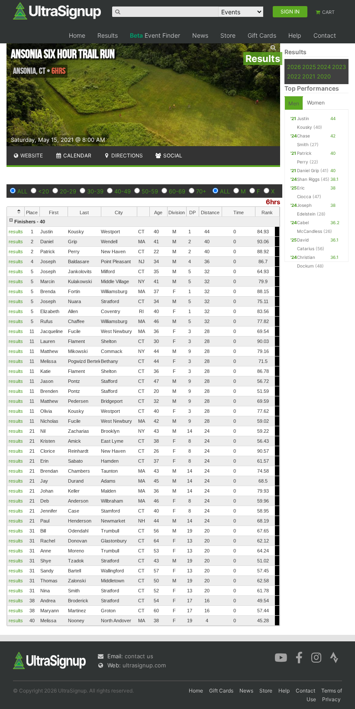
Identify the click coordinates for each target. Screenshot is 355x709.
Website (31, 155)
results (16, 231)
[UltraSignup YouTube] (280, 656)
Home (77, 35)
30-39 (95, 191)
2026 (294, 66)
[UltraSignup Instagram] (316, 656)
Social (172, 155)
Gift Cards (262, 35)
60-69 (177, 191)
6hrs (273, 202)
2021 (308, 76)
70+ (201, 191)
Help (294, 35)
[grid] (143, 421)
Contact (324, 35)
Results (107, 35)
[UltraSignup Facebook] (299, 656)
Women (316, 102)
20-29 (68, 191)
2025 (309, 66)
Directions (126, 155)
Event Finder (155, 35)
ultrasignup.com (144, 665)
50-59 (150, 191)
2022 (294, 76)
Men (293, 103)
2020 (324, 76)
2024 (324, 66)
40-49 (122, 191)
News (200, 35)
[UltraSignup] (57, 10)
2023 (339, 66)
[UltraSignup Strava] (334, 656)
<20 (43, 191)
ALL (22, 191)
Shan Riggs (308, 179)
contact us (139, 656)
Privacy (331, 699)
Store (228, 35)
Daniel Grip (308, 170)
